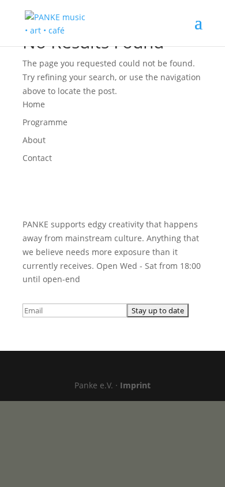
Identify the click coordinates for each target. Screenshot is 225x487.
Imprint (135, 385)
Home (33, 104)
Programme (45, 122)
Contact (37, 157)
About (34, 139)
